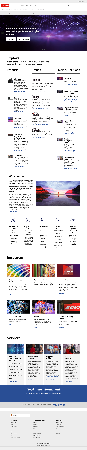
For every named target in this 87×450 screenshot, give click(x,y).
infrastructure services (52, 376)
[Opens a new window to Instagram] (59, 404)
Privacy (38, 445)
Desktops (35, 424)
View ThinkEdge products (39, 108)
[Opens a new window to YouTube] (61, 404)
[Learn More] (43, 33)
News (12, 424)
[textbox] (20, 415)
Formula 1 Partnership (15, 437)
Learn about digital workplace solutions (70, 151)
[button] (69, 5)
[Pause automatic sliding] (41, 49)
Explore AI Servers (19, 91)
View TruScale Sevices (38, 137)
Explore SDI (17, 150)
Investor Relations (14, 426)
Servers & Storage (37, 433)
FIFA (11, 435)
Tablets (34, 428)
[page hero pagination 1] (43, 49)
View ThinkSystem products (40, 91)
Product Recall (59, 428)
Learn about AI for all (70, 84)
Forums (57, 431)
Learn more (12, 211)
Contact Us (43, 397)
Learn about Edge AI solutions (70, 114)
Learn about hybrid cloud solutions (69, 132)
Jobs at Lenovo (14, 433)
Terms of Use (47, 445)
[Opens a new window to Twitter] (56, 404)
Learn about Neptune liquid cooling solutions (71, 100)
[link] (85, 2)
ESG (11, 428)
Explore (11, 294)
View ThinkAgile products (39, 124)
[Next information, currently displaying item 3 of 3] (84, 33)
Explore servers (19, 111)
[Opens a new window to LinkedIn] (64, 404)
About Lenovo (13, 422)
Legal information (14, 431)
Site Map (42, 445)
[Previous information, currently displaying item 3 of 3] (2, 33)
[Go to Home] (5, 5)
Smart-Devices (36, 431)
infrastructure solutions (65, 286)
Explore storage (19, 127)
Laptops (35, 422)
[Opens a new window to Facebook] (54, 404)
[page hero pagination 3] (46, 49)
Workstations (36, 426)
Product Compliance (60, 426)
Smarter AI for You (37, 437)
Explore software (20, 166)
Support (58, 433)
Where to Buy (59, 422)
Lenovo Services (36, 435)
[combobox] (44, 5)
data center (17, 374)
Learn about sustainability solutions (71, 167)
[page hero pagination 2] (44, 49)
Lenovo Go (13, 439)
